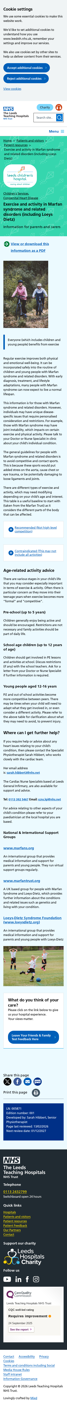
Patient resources (15, 1221)
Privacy (44, 1356)
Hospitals (9, 1212)
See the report (19, 1329)
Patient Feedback (15, 1225)
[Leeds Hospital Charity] (29, 1257)
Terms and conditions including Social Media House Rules (29, 1368)
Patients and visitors (17, 1216)
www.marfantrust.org (21, 881)
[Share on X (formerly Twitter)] (7, 1082)
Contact (8, 1234)
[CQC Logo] (19, 1297)
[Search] (59, 117)
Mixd (33, 1398)
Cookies (8, 1361)
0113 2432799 (15, 1192)
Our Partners (12, 1230)
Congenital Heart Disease (20, 198)
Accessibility (27, 1356)
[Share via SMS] (38, 1082)
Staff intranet (12, 1374)
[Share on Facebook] (17, 1082)
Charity (45, 107)
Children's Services (15, 193)
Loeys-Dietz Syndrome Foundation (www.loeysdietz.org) (32, 920)
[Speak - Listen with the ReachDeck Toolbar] (58, 107)
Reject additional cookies (24, 78)
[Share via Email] (27, 1082)
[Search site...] (44, 117)
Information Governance (20, 1379)
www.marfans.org (18, 848)
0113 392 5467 (18, 799)
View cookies (12, 89)
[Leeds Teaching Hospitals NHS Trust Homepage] (16, 113)
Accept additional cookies (25, 68)
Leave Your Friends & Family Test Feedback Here (31, 1037)
